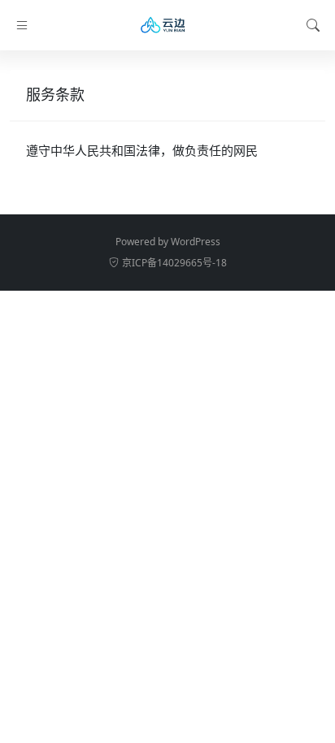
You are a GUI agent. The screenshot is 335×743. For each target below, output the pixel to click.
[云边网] (167, 25)
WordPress (195, 241)
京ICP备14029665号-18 (174, 263)
